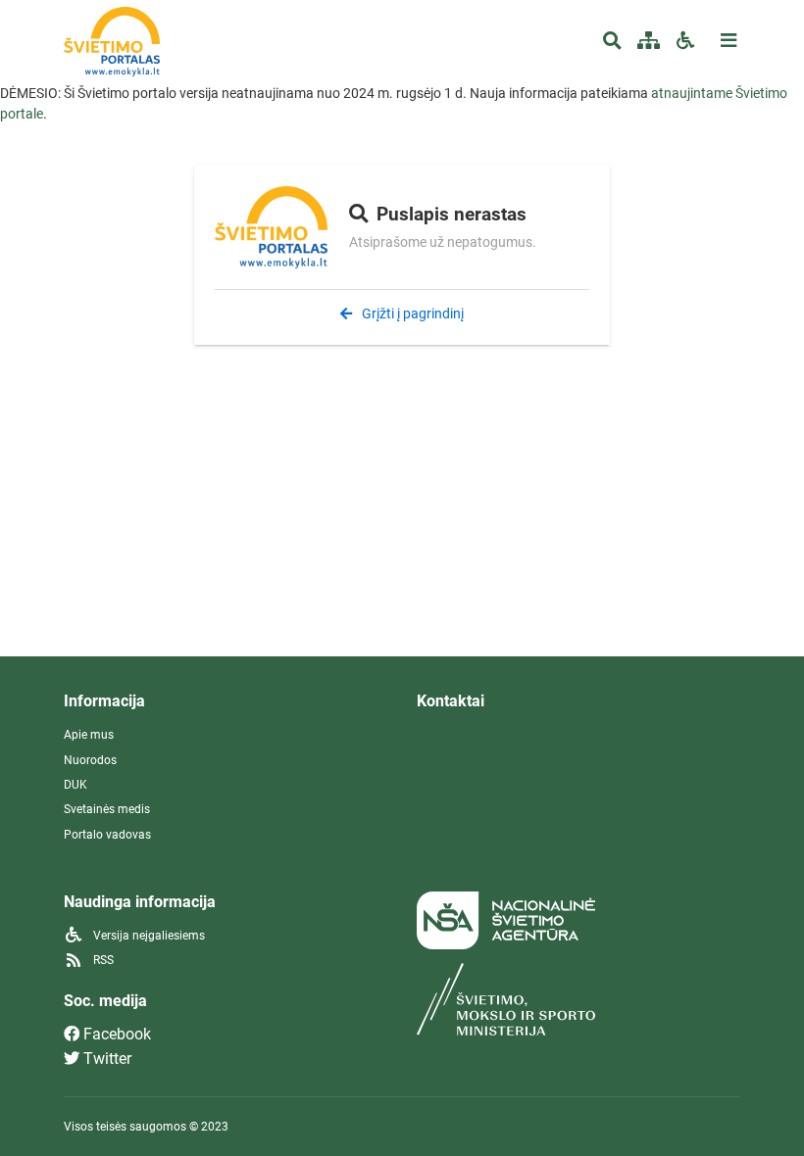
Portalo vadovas (107, 835)
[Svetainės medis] (648, 41)
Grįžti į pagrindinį (411, 313)
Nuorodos (90, 760)
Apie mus (89, 735)
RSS (102, 960)
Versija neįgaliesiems (147, 935)
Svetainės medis (107, 809)
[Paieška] (612, 41)
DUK (75, 785)
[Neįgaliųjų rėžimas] (685, 41)
